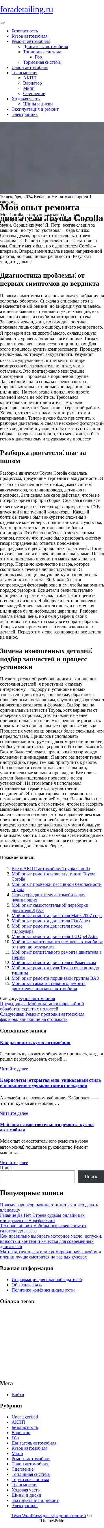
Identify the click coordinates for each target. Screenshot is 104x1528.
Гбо (38, 56)
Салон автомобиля (30, 67)
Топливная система (42, 51)
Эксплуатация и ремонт (35, 109)
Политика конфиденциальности (43, 1289)
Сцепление (34, 93)
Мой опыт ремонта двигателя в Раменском (54, 962)
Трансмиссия (24, 72)
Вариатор (32, 83)
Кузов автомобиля (29, 36)
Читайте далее (14, 1068)
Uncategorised (25, 1416)
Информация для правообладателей (47, 1279)
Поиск (6, 1167)
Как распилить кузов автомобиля (35, 1042)
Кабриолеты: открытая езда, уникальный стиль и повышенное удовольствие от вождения (50, 1083)
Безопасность (25, 30)
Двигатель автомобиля (45, 46)
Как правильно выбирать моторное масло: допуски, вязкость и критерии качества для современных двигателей (51, 1241)
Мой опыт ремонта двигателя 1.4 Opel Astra (55, 936)
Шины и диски (38, 103)
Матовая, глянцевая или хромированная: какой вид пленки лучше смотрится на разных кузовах (50, 1254)
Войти (18, 1394)
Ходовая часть (26, 98)
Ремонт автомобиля (31, 41)
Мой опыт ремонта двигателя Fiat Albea (51, 920)
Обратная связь (27, 1284)
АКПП (30, 77)
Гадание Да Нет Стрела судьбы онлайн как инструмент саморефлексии (42, 1218)
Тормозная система (42, 62)
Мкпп (29, 88)
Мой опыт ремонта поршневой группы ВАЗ (55, 978)
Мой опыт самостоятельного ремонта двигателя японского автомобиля (49, 986)
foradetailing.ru (26, 9)
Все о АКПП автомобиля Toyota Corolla (51, 868)
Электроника (25, 114)
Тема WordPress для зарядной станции (48, 1515)
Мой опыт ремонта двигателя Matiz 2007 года (57, 915)
